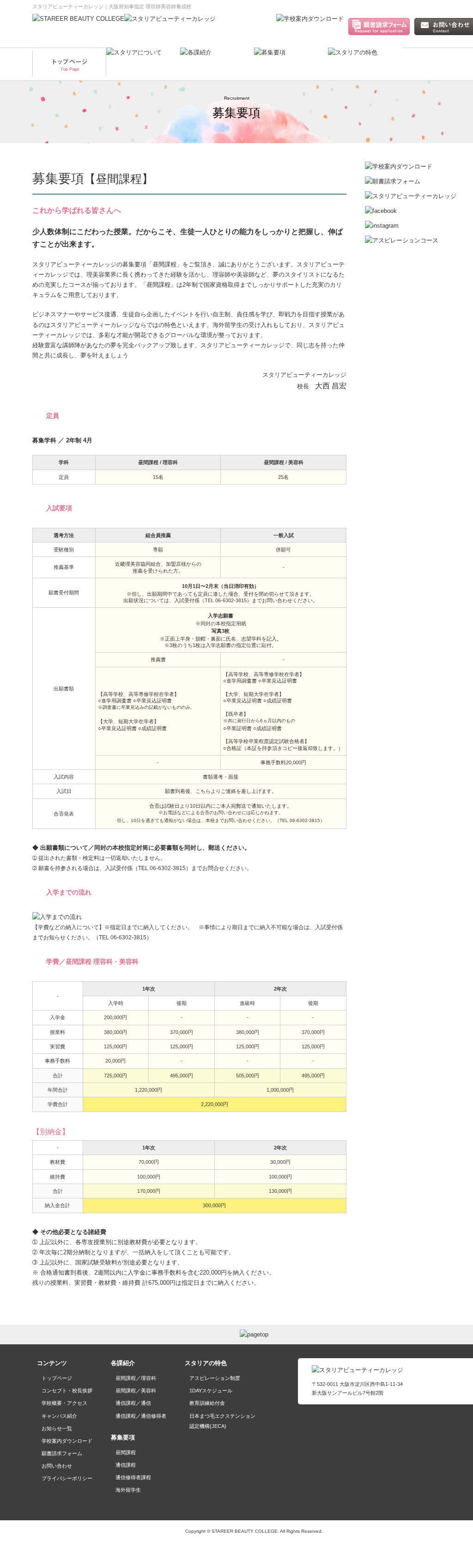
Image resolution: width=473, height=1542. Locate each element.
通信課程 (125, 1465)
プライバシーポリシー (67, 1478)
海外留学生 (128, 1490)
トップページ (57, 1378)
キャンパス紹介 (59, 1416)
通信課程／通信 (133, 1403)
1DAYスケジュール (210, 1390)
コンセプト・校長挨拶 (67, 1390)
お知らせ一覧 (57, 1428)
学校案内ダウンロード (67, 1441)
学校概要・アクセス (64, 1403)
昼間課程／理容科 (135, 1378)
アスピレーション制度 (214, 1378)
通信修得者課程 (133, 1477)
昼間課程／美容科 (135, 1390)
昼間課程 (125, 1452)
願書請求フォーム (62, 1453)
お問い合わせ (57, 1466)
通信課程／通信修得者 (140, 1416)
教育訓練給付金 (207, 1403)
